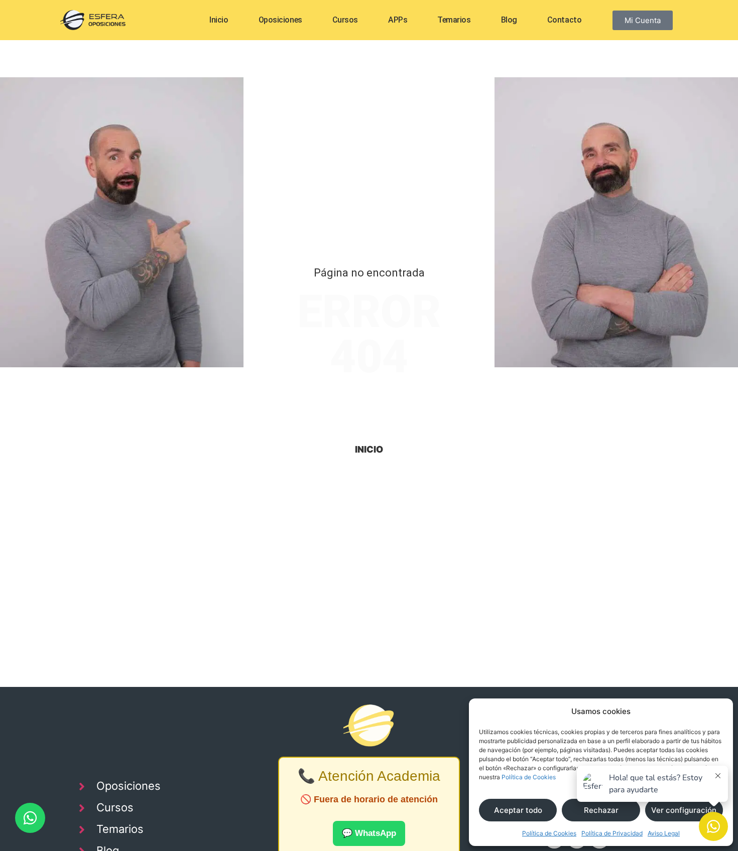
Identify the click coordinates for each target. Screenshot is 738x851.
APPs (397, 20)
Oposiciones (280, 20)
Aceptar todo (518, 810)
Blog (509, 20)
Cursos (345, 20)
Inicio (218, 20)
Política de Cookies (529, 777)
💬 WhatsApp (369, 833)
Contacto (564, 20)
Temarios (453, 20)
